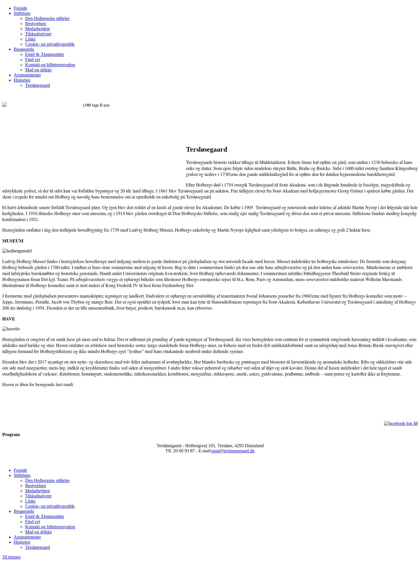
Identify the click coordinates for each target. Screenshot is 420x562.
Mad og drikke (38, 69)
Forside (20, 8)
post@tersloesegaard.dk (233, 450)
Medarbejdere (37, 28)
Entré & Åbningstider (44, 54)
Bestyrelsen (35, 23)
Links (30, 39)
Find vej (32, 59)
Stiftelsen (22, 13)
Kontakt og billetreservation (50, 64)
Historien (22, 80)
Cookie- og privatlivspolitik (50, 44)
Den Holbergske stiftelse (47, 18)
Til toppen (11, 557)
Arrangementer (27, 75)
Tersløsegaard (37, 85)
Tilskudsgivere (38, 33)
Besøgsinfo (24, 49)
